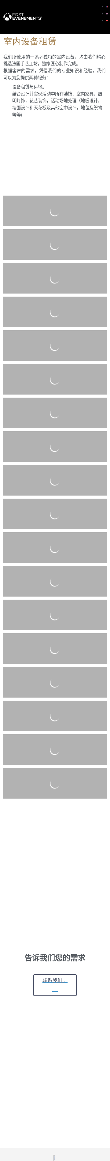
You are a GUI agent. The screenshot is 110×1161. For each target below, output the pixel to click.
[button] (88, 17)
